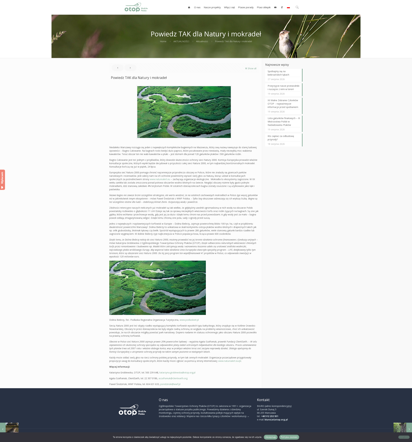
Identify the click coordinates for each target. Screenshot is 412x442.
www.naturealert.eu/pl (229, 360)
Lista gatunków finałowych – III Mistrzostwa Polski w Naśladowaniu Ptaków (284, 121)
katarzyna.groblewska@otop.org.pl (177, 372)
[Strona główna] (189, 7)
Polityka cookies (289, 437)
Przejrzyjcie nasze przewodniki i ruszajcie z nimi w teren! (283, 87)
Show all (252, 68)
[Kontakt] (275, 7)
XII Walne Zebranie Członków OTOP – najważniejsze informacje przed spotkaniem (283, 104)
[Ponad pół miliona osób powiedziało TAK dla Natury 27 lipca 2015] (402, 429)
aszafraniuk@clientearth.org (173, 378)
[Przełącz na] (288, 7)
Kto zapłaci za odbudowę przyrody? (281, 138)
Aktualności (202, 41)
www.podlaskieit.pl (189, 319)
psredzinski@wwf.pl (170, 384)
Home (163, 41)
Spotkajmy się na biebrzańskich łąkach (278, 73)
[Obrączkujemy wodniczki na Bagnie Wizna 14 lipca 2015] (9, 429)
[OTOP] (136, 7)
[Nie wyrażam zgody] (404, 437)
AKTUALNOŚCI (181, 41)
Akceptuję (270, 437)
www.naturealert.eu (160, 179)
